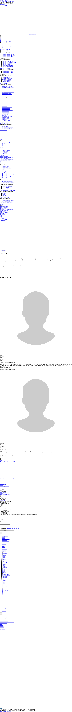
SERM (2, 504)
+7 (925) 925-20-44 (3, 274)
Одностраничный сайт (6, 168)
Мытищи (4, 572)
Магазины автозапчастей (7, 107)
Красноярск (4, 567)
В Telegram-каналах (6, 134)
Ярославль (4, 611)
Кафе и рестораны (5, 117)
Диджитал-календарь (4, 206)
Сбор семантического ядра (7, 78)
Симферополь (5, 592)
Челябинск (4, 609)
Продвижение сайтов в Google (8, 54)
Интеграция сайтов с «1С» (7, 201)
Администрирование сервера (8, 200)
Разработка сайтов (3, 623)
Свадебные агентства (6, 109)
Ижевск (3, 556)
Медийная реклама (3, 147)
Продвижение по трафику (7, 46)
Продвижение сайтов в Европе (8, 72)
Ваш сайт (2, 531)
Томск (3, 598)
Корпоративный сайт (6, 167)
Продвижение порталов (6, 64)
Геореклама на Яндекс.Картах (8, 128)
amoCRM (4, 193)
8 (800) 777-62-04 (3, 220)
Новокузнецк (4, 576)
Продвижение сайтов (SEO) (5, 41)
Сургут (3, 595)
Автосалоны (4, 105)
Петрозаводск (5, 584)
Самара (3, 589)
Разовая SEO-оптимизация (6, 509)
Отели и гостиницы (6, 108)
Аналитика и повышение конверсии (7, 622)
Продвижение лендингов (7, 63)
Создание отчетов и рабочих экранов (7, 161)
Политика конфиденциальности (6, 711)
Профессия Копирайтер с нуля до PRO (7, 461)
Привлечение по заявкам (7, 47)
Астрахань (4, 544)
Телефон (2, 526)
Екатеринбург (5, 536)
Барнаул (3, 546)
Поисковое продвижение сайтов (6, 619)
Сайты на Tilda (5, 188)
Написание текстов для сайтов (8, 87)
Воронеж (4, 551)
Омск (3, 579)
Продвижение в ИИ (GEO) (5, 49)
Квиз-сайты (4, 171)
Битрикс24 (4, 194)
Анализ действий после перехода (6, 159)
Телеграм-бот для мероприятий (8, 175)
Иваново (4, 555)
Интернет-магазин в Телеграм (8, 176)
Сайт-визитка (4, 169)
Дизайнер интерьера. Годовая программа (8, 478)
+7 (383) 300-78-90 (3, 1)
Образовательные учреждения (8, 182)
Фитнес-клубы (5, 114)
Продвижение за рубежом (5, 68)
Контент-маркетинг (4, 83)
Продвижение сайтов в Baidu (8, 56)
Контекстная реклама (4, 123)
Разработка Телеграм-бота (7, 172)
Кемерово (4, 564)
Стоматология (5, 99)
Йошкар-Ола (4, 559)
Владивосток (4, 549)
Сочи (3, 593)
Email (1, 523)
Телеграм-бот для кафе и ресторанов (9, 173)
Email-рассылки (5, 137)
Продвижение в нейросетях (5, 620)
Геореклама (4, 152)
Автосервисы (4, 106)
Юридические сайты (6, 118)
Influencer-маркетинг (6, 145)
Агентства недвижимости (7, 104)
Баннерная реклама (6, 150)
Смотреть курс (3, 467)
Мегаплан (4, 195)
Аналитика (2, 155)
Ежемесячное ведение (6, 144)
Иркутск (4, 557)
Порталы (4, 170)
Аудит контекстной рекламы (7, 127)
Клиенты (1, 39)
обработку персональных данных (12, 528)
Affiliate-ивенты (3, 208)
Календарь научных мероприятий (6, 209)
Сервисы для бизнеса (4, 210)
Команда (1, 215)
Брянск (3, 547)
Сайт (1, 519)
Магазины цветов (5, 111)
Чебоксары (4, 608)
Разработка (2, 162)
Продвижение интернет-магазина (8, 61)
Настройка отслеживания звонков (6, 157)
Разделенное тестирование (5, 160)
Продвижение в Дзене (6, 93)
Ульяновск (4, 602)
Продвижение (2, 40)
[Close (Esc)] (1, 533)
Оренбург (4, 580)
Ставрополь (4, 594)
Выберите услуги (3, 502)
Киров (3, 565)
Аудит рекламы (4, 512)
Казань (3, 537)
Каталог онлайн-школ (4, 212)
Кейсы (1, 38)
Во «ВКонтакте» (5, 133)
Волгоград (4, 550)
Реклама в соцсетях (3, 130)
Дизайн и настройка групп (7, 143)
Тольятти (4, 597)
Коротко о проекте (3, 513)
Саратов (3, 591)
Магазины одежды (5, 113)
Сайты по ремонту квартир (7, 110)
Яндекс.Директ (5, 126)
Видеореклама (5, 151)
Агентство (2, 213)
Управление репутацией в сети (8, 92)
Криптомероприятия (4, 207)
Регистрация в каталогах (7, 94)
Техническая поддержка (4, 197)
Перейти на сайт (3, 275)
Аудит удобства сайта (4, 158)
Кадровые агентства (6, 120)
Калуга (3, 563)
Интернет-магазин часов (7, 116)
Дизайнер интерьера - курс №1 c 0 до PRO (8, 469)
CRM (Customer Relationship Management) (8, 190)
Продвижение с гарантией (7, 44)
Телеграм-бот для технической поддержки (10, 174)
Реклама (1, 122)
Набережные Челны (6, 574)
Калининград (4, 562)
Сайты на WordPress (6, 187)
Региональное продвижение (7, 66)
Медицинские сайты (6, 98)
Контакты (2, 218)
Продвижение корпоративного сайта (9, 62)
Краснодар (4, 566)
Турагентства (4, 115)
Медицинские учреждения (7, 181)
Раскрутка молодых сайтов (7, 65)
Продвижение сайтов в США (8, 71)
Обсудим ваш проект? (4, 0)
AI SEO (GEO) (4, 510)
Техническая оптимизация (7, 79)
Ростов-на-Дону (5, 586)
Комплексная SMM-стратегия (8, 142)
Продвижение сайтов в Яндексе (8, 55)
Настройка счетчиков (4, 156)
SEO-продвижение (5, 503)
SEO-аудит (3, 505)
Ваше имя (2, 521)
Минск (3, 570)
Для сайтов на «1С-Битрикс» (7, 202)
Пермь (3, 583)
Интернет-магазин (5, 166)
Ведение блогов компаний (7, 86)
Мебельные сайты (5, 112)
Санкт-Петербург (5, 541)
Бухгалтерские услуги (6, 119)
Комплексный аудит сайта (7, 81)
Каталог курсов (3, 211)
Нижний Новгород (6, 539)
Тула (3, 599)
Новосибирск (2, 4)
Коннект (1, 204)
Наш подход (2, 214)
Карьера (1, 217)
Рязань (3, 587)
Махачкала (4, 569)
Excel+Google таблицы (4, 486)
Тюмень (3, 600)
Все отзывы (2, 281)
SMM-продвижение (4, 139)
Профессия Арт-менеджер (5, 494)
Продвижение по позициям (7, 45)
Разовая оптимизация (6, 77)
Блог (1, 216)
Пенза (3, 582)
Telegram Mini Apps (6, 177)
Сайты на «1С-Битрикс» (7, 186)
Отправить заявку (10, 1)
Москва (3, 538)
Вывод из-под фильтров (6, 80)
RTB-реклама (4, 153)
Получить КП (3, 529)
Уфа (3, 603)
